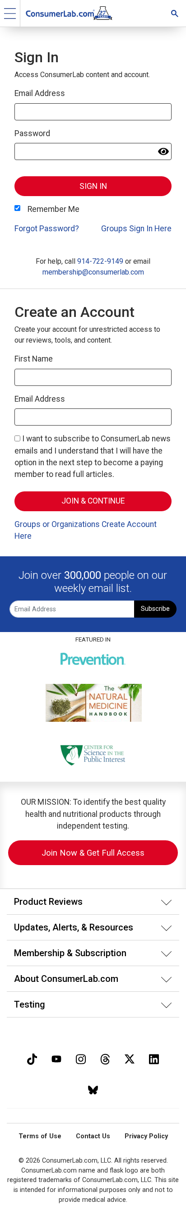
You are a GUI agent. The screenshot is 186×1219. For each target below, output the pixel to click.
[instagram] (81, 1058)
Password (32, 133)
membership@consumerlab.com (93, 272)
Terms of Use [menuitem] (40, 1136)
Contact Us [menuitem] (93, 1136)
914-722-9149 (100, 261)
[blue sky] (93, 1089)
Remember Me (53, 209)
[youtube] (56, 1058)
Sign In (93, 186)
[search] (174, 13)
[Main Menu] (10, 13)
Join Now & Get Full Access (93, 852)
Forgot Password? (46, 228)
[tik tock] (32, 1058)
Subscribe (155, 609)
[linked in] (154, 1058)
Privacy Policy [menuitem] (146, 1136)
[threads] (105, 1058)
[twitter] (130, 1058)
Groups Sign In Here (136, 228)
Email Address (39, 93)
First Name (33, 358)
